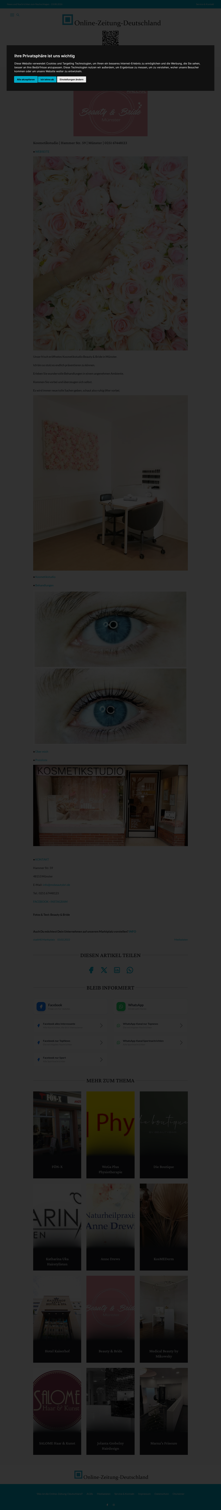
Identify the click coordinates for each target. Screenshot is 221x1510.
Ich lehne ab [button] (47, 79)
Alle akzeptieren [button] (26, 79)
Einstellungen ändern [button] (71, 79)
